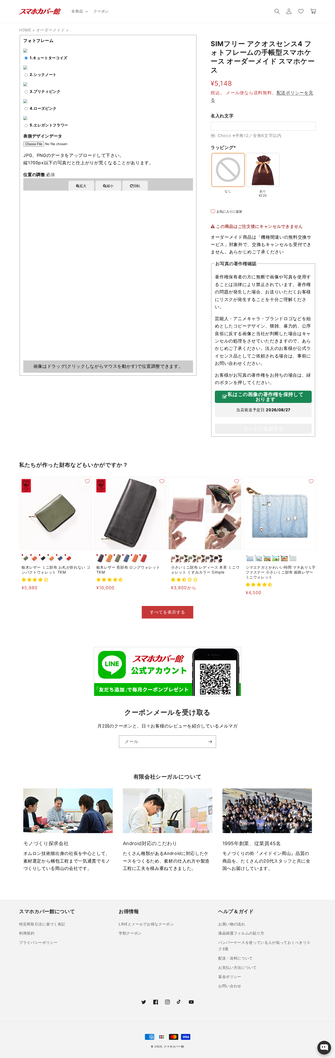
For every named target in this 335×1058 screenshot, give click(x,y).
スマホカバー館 (174, 1046)
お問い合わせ (229, 986)
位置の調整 (39, 174)
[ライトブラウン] (51, 558)
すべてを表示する (167, 612)
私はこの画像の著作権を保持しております (265, 396)
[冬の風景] (258, 558)
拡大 (83, 186)
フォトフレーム (38, 40)
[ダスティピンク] (175, 558)
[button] (79, 11)
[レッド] (68, 558)
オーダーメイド (50, 30)
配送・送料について (235, 958)
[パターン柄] (293, 558)
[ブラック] (43, 558)
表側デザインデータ (42, 136)
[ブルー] (60, 558)
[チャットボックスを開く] (324, 1048)
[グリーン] (26, 558)
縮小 (110, 186)
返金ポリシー (229, 976)
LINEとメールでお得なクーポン (146, 924)
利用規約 (27, 933)
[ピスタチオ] (192, 558)
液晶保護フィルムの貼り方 (241, 933)
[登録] (210, 741)
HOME (25, 30)
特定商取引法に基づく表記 (42, 924)
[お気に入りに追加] (87, 481)
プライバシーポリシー (38, 942)
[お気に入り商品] (301, 11)
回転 (136, 186)
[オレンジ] (34, 558)
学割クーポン (130, 933)
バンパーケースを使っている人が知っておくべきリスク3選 (264, 945)
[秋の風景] (284, 558)
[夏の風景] (275, 558)
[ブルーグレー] (209, 558)
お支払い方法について (237, 967)
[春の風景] (267, 558)
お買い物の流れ (231, 924)
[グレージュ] (184, 558)
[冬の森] (250, 558)
